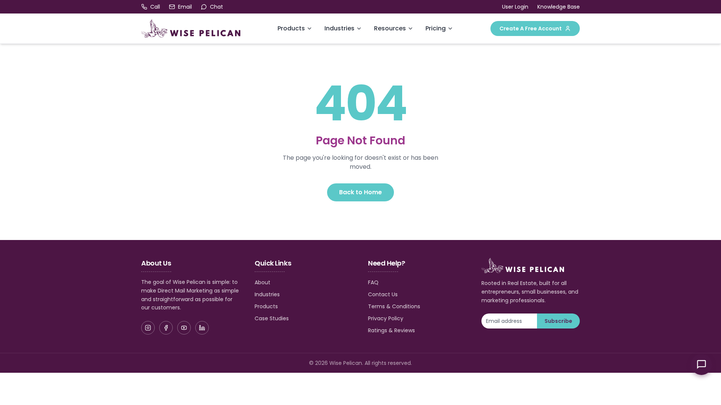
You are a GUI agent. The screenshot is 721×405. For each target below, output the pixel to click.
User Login (515, 6)
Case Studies (272, 318)
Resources (390, 28)
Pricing (435, 28)
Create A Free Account (530, 28)
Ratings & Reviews (391, 330)
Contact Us (383, 294)
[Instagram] (148, 327)
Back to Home (360, 192)
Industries (339, 28)
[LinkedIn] (202, 327)
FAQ (373, 282)
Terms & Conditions (394, 306)
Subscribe (558, 321)
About (262, 282)
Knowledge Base (558, 6)
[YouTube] (184, 327)
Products (291, 28)
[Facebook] (166, 327)
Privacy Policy (385, 318)
